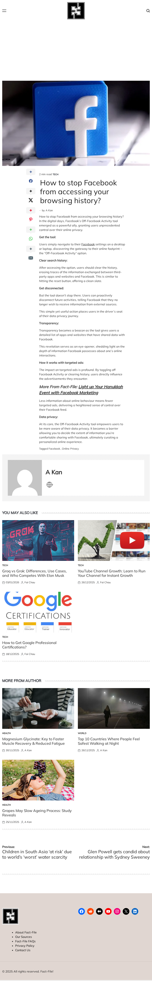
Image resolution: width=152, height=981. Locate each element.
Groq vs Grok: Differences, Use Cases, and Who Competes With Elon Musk (34, 573)
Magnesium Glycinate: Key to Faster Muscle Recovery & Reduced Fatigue (33, 741)
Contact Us (22, 950)
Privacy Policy (24, 945)
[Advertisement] (76, 49)
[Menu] (4, 11)
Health (6, 733)
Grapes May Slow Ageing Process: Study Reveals (37, 812)
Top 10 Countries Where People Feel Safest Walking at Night (109, 741)
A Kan (49, 210)
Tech (55, 174)
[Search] (148, 11)
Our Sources (23, 937)
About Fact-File (26, 932)
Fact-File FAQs (25, 941)
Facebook (88, 244)
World (82, 733)
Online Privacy (70, 448)
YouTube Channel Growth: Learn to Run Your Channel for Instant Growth (112, 573)
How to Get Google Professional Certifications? (29, 644)
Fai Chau (29, 582)
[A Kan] (25, 478)
